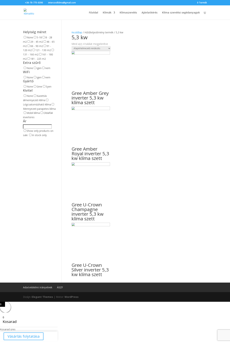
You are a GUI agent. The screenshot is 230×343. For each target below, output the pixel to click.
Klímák (107, 12)
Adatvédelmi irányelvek (37, 287)
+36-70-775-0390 (34, 2)
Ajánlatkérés (149, 12)
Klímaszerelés (128, 12)
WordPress (72, 297)
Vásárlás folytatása (24, 336)
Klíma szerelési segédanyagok (181, 12)
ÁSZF (60, 287)
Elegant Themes (42, 297)
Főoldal (93, 12)
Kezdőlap (77, 32)
